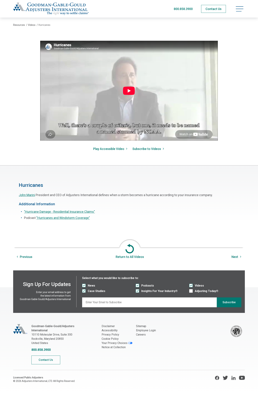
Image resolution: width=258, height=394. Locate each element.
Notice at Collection (114, 347)
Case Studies (96, 291)
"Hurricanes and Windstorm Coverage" (63, 218)
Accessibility (110, 330)
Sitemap (141, 326)
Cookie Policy (110, 338)
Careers (141, 334)
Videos (199, 285)
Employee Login (146, 330)
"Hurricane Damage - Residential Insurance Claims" (59, 212)
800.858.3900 (183, 9)
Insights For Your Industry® (159, 291)
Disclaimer (108, 326)
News (91, 285)
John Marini (27, 195)
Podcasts (147, 285)
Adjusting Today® (206, 291)
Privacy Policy (110, 334)
